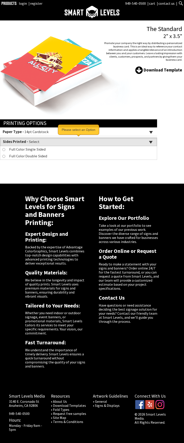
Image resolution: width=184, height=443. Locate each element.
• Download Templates (68, 405)
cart (152, 3)
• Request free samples (68, 413)
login (23, 3)
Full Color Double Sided (28, 156)
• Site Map (58, 417)
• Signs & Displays (106, 405)
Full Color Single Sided (27, 149)
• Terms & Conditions (67, 421)
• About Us (59, 401)
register (36, 3)
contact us (166, 3)
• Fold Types (60, 409)
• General (100, 401)
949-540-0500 (135, 3)
